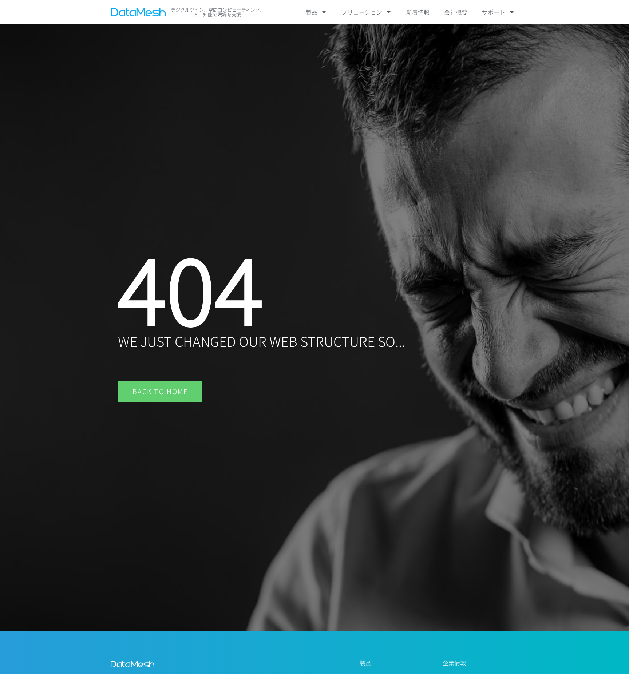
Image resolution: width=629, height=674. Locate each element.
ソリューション (361, 12)
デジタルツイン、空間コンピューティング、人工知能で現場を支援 (217, 12)
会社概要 (455, 12)
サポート (493, 12)
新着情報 (418, 12)
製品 (311, 12)
